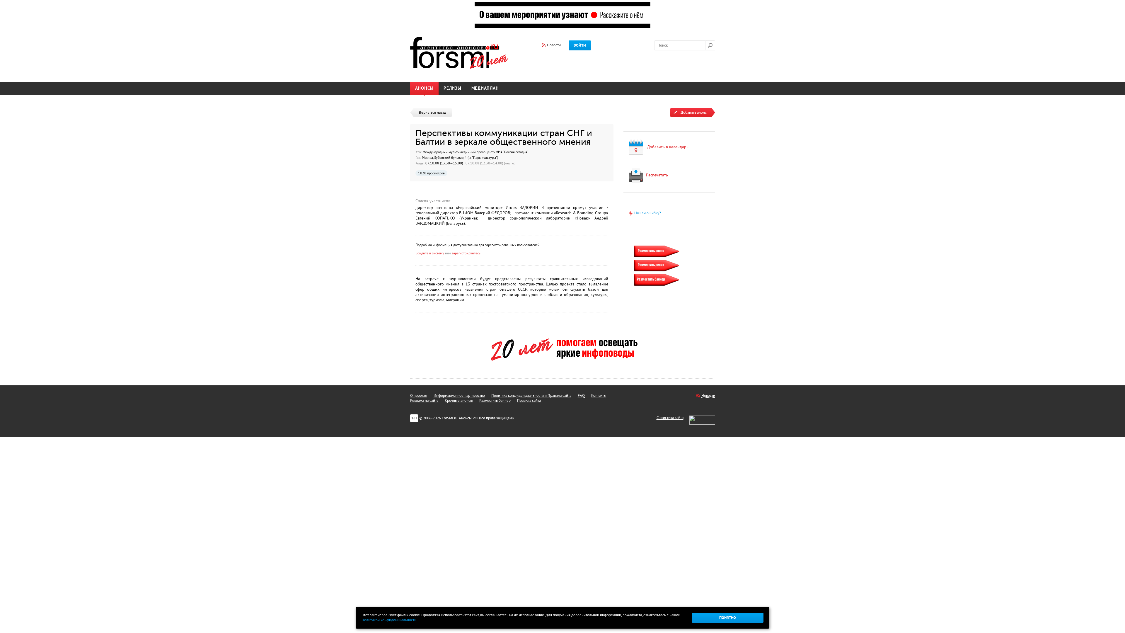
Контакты (598, 395)
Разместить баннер (495, 400)
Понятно (727, 617)
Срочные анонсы (459, 400)
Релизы (452, 88)
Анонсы (424, 88)
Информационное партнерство (459, 395)
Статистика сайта (670, 418)
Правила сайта (529, 400)
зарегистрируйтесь (466, 253)
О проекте (418, 395)
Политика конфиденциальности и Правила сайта (531, 395)
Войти (580, 45)
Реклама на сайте (424, 400)
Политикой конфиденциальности (389, 620)
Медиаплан (485, 88)
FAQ (581, 395)
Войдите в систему (429, 253)
